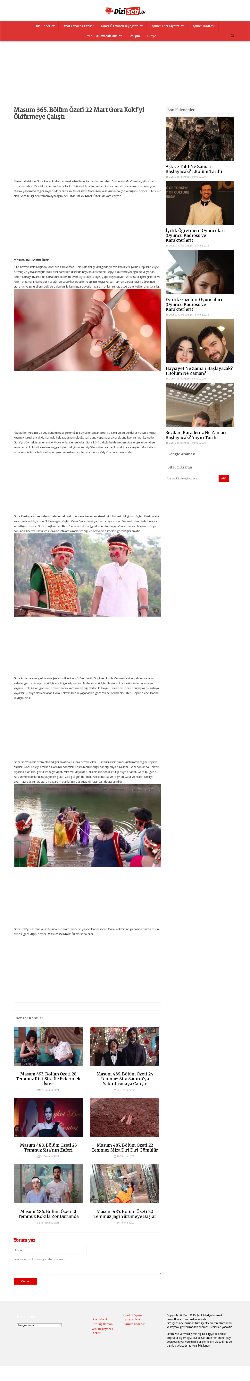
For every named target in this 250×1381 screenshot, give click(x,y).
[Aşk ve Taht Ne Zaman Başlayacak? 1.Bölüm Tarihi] (200, 139)
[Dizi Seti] (125, 10)
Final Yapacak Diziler (78, 26)
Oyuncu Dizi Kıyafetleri (167, 26)
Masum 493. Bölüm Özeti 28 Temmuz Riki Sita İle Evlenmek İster (48, 1079)
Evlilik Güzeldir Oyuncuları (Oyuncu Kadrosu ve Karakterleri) (194, 304)
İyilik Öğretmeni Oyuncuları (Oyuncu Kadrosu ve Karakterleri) (195, 235)
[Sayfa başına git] (243, 1376)
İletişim (134, 36)
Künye (151, 36)
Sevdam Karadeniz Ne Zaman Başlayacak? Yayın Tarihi (196, 435)
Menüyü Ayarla (159, 1374)
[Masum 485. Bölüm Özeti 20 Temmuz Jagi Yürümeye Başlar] (124, 1205)
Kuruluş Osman (102, 1324)
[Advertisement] (125, 79)
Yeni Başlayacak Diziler (104, 36)
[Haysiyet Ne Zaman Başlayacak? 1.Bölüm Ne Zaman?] (200, 341)
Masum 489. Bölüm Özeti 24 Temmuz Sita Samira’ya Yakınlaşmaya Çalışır (124, 1079)
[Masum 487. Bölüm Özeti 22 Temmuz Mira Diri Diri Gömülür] (124, 1139)
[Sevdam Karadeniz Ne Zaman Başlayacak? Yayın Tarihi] (200, 405)
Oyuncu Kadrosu (203, 26)
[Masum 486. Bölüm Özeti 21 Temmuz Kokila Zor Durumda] (48, 1205)
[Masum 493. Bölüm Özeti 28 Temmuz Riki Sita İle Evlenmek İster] (48, 1067)
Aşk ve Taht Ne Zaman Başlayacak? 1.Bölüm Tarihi (194, 169)
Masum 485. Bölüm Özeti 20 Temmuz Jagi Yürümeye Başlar (125, 1214)
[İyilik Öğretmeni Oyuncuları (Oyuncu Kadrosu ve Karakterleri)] (200, 203)
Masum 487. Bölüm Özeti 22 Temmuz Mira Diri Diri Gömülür (125, 1148)
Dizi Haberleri (45, 26)
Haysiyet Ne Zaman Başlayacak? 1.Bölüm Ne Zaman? (199, 371)
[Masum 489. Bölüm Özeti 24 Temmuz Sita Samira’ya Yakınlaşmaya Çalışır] (124, 1067)
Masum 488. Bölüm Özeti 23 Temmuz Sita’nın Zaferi (48, 1148)
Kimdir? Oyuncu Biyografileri (122, 26)
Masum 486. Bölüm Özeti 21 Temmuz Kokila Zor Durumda (48, 1214)
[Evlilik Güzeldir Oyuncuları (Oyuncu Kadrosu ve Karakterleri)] (200, 272)
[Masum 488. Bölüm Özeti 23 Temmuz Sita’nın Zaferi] (48, 1139)
